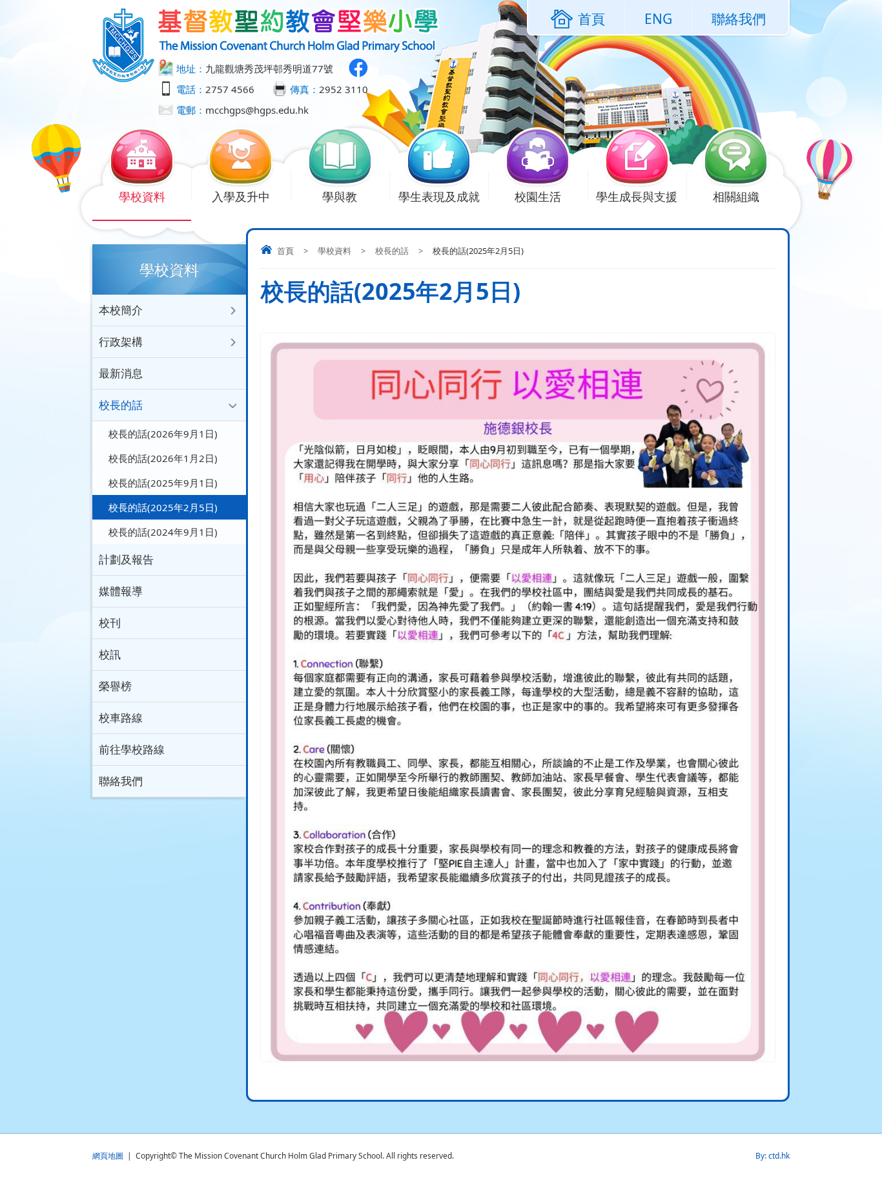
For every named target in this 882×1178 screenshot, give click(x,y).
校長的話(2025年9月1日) (163, 482)
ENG (658, 19)
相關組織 (736, 196)
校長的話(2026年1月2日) (163, 458)
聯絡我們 (739, 19)
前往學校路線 (132, 749)
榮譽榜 (115, 685)
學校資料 (142, 196)
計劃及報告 (126, 559)
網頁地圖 (107, 1155)
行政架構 (121, 341)
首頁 (285, 251)
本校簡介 (121, 309)
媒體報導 (121, 591)
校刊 (110, 622)
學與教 (339, 196)
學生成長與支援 (636, 196)
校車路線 (121, 717)
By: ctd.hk (772, 1155)
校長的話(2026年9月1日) (163, 433)
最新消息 (121, 373)
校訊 (110, 654)
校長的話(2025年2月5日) (163, 507)
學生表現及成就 (439, 196)
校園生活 (538, 196)
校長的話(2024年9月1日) (163, 531)
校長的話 (392, 251)
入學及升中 (241, 196)
